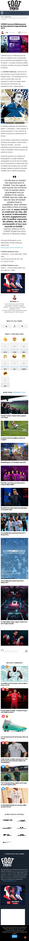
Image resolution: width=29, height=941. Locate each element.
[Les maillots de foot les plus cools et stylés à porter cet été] (14, 674)
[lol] (7, 689)
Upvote (6, 326)
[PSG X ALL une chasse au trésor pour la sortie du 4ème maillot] (14, 473)
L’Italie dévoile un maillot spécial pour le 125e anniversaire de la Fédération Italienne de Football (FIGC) (14, 760)
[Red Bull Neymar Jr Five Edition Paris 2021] (14, 452)
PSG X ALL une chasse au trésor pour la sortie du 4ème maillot (13, 483)
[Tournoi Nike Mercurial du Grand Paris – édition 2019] (14, 558)
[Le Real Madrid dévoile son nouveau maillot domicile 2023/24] (14, 795)
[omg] (7, 716)
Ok (14, 936)
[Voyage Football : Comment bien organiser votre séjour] (14, 405)
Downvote (22, 326)
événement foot (19, 392)
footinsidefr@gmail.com (11, 880)
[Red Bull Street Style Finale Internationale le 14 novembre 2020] (14, 497)
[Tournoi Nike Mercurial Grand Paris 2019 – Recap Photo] (14, 522)
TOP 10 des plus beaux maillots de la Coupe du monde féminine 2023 (14, 783)
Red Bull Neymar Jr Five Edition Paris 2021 (13, 462)
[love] (7, 667)
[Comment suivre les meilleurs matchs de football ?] (14, 428)
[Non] (13, 938)
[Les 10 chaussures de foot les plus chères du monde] (14, 725)
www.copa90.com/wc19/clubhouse (12, 247)
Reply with (26, 651)
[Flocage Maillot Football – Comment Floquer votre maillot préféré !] (14, 698)
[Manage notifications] (25, 937)
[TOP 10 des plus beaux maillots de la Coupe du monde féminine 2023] (14, 773)
